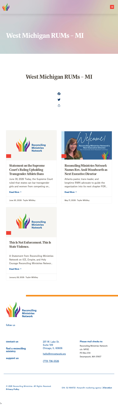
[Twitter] (59, 100)
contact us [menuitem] (12, 341)
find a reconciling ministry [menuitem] (16, 349)
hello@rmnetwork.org (54, 353)
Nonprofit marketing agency (89, 387)
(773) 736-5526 (51, 360)
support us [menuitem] (12, 357)
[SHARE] (59, 106)
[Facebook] (59, 94)
